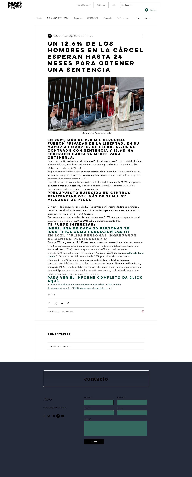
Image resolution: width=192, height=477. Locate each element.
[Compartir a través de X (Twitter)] (55, 303)
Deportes (78, 18)
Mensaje (87, 419)
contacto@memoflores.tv (54, 407)
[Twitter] (49, 416)
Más (146, 18)
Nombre (87, 397)
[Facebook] (44, 416)
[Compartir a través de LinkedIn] (61, 303)
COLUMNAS (92, 18)
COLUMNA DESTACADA (58, 18)
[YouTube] (62, 416)
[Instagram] (53, 416)
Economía (108, 18)
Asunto (120, 408)
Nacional (51, 294)
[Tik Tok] (58, 416)
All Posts (38, 18)
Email (86, 408)
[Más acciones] (142, 35)
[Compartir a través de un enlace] (68, 303)
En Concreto (122, 18)
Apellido (121, 397)
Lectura (136, 18)
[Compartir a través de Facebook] (49, 303)
